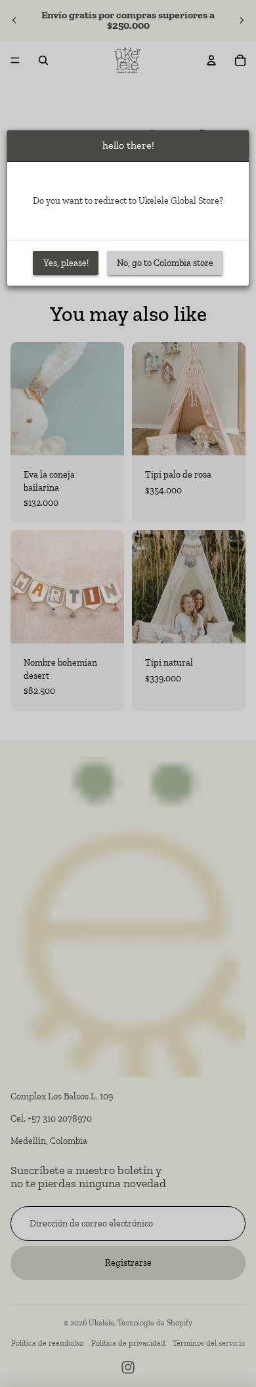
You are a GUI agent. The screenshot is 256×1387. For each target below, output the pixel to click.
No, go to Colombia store (165, 263)
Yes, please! (66, 263)
